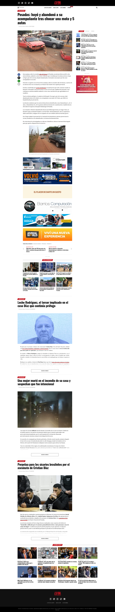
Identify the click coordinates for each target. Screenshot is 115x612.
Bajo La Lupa (55, 7)
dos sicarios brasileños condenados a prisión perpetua (35, 348)
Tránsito (49, 243)
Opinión (70, 7)
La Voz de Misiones (41, 87)
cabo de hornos (37, 243)
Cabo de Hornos (43, 74)
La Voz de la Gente (48, 7)
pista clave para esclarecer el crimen (60, 362)
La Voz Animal (63, 7)
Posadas (44, 243)
